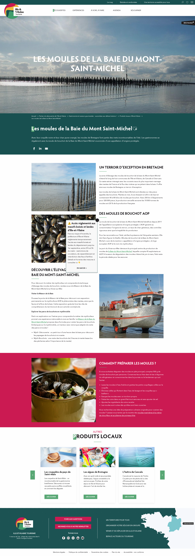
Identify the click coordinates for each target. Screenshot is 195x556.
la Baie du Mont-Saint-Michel (120, 251)
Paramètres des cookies (99, 552)
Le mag (110, 2)
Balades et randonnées (128, 2)
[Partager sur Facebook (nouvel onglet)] (34, 148)
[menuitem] (59, 10)
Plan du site (116, 552)
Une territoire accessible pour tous (157, 2)
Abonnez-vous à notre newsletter (73, 526)
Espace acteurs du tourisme (119, 536)
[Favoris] (187, 2)
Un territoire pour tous (117, 520)
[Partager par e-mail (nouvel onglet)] (46, 148)
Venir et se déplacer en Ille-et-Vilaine (124, 531)
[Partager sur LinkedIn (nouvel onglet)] (40, 148)
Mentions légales (59, 552)
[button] (135, 128)
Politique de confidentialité (78, 552)
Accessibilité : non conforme (134, 552)
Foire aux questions (73, 519)
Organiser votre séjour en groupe (123, 525)
